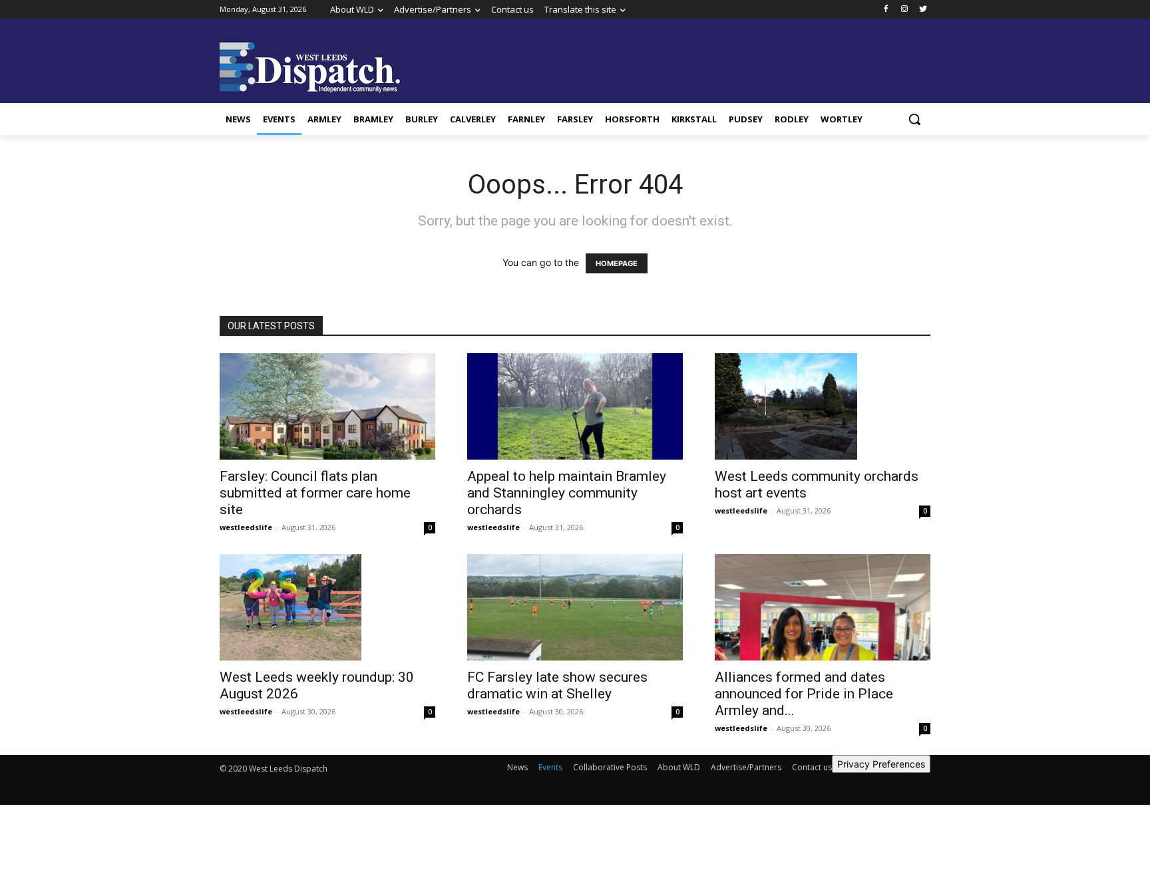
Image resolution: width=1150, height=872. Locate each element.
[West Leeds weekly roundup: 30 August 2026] (327, 607)
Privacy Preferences (881, 764)
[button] (914, 119)
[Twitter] (922, 9)
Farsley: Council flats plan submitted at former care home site (315, 492)
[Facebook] (886, 9)
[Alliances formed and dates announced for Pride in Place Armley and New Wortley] (822, 607)
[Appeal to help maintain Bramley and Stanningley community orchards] (575, 406)
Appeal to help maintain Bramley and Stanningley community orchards (566, 492)
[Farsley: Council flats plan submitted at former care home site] (327, 406)
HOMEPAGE (617, 263)
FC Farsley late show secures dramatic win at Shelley (557, 685)
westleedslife (246, 527)
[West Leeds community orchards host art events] (822, 406)
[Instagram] (904, 9)
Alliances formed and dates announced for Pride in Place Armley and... (804, 693)
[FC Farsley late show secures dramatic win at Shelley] (575, 607)
